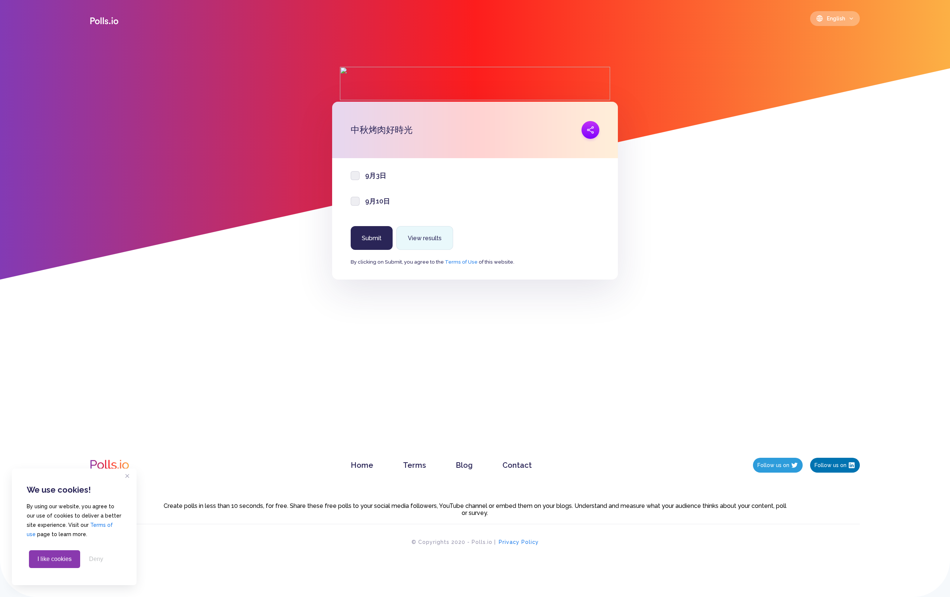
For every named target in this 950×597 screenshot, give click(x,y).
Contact (517, 465)
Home (362, 465)
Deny (96, 559)
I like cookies (54, 559)
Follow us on (773, 465)
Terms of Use (461, 262)
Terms (414, 465)
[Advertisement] (475, 376)
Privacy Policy (519, 542)
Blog (464, 465)
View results (425, 238)
